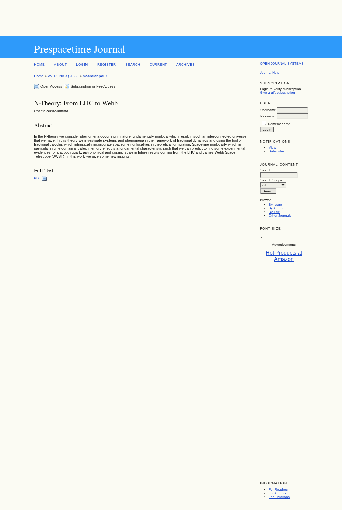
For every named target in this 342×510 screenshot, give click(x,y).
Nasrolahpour (95, 76)
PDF (37, 178)
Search (132, 64)
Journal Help (269, 72)
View (272, 147)
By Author (276, 208)
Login (82, 64)
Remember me (279, 124)
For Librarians (279, 497)
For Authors (277, 493)
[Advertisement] (171, 15)
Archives (185, 64)
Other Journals (280, 215)
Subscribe (276, 151)
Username (268, 110)
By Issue (275, 204)
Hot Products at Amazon (284, 256)
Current (158, 64)
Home (39, 64)
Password (267, 116)
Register (106, 64)
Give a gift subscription (277, 92)
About (60, 64)
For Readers (278, 489)
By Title (274, 212)
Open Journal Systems (282, 63)
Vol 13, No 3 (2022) (63, 76)
